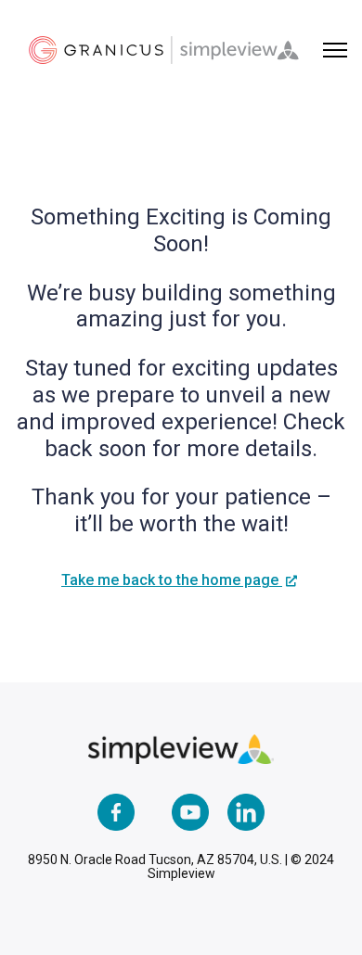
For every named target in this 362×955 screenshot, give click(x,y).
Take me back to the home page (171, 580)
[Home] (164, 50)
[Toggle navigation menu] (335, 50)
